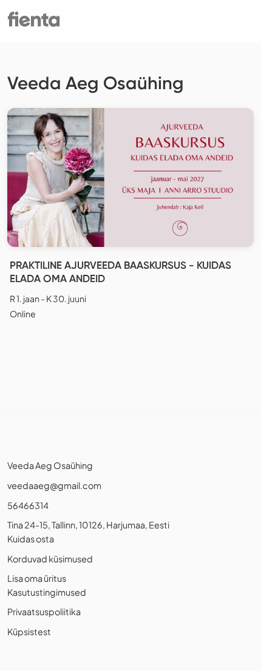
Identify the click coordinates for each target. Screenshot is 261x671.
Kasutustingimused (46, 592)
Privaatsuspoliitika (44, 611)
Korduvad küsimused (50, 558)
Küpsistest (29, 631)
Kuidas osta (30, 538)
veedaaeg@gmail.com (54, 485)
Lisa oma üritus (36, 578)
